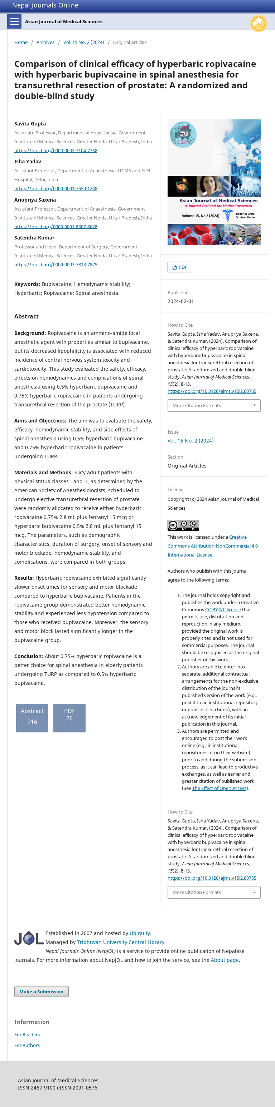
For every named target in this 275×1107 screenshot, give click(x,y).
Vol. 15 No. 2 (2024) (83, 42)
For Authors (27, 1045)
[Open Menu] (14, 21)
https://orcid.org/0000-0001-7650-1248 (55, 188)
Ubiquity (140, 933)
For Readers (27, 1034)
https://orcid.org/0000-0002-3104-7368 (55, 150)
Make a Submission (41, 991)
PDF (182, 267)
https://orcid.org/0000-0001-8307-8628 (55, 226)
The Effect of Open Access (219, 788)
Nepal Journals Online (45, 5)
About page (225, 960)
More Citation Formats (197, 405)
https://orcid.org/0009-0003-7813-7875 (55, 264)
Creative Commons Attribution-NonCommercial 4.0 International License (213, 546)
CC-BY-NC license (223, 609)
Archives (45, 42)
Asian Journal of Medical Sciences (63, 21)
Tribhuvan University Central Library (120, 942)
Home (21, 42)
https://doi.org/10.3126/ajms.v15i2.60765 (212, 391)
